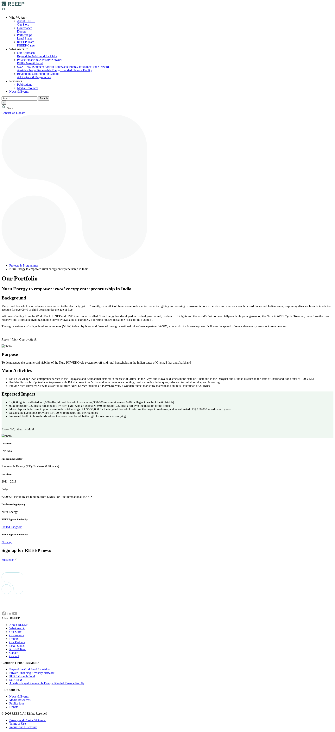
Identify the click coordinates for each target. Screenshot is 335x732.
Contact (14, 656)
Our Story (23, 24)
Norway (7, 542)
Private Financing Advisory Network (39, 59)
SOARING (16, 679)
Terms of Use (17, 723)
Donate (21, 112)
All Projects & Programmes (34, 77)
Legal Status (24, 38)
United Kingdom (12, 527)
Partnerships (24, 35)
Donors (21, 31)
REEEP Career (26, 45)
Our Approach (26, 52)
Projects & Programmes (23, 265)
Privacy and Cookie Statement (27, 720)
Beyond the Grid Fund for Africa (37, 56)
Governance (24, 28)
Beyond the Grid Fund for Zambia (38, 73)
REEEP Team (25, 42)
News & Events (19, 91)
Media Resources (27, 88)
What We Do (17, 628)
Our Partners (17, 642)
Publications (24, 84)
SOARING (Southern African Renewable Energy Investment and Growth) (63, 66)
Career (13, 652)
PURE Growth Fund (30, 63)
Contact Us (8, 112)
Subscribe (8, 559)
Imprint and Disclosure (23, 727)
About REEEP (26, 21)
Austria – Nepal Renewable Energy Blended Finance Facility (54, 70)
